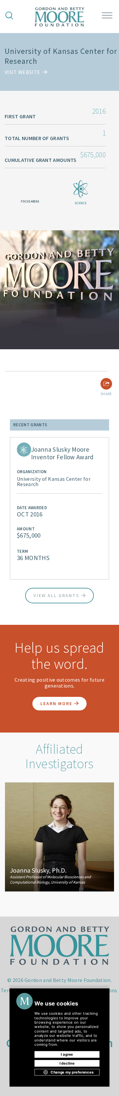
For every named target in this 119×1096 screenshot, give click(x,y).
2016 (99, 111)
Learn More (57, 703)
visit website (23, 72)
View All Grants (57, 595)
